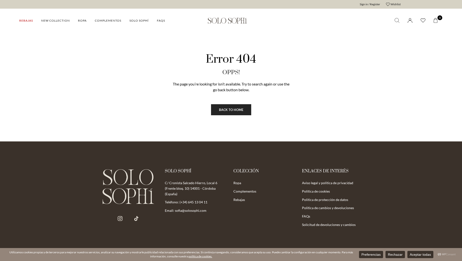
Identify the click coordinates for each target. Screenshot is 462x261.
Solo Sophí (139, 20)
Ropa (82, 20)
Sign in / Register (370, 4)
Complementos (108, 20)
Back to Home (231, 110)
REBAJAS (26, 20)
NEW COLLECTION (55, 20)
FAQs (161, 20)
